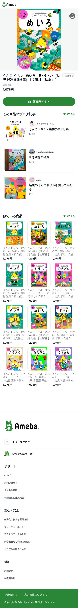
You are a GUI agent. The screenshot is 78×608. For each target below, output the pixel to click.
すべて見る (69, 113)
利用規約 (8, 570)
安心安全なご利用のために (17, 541)
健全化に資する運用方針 (16, 519)
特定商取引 (9, 578)
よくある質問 (10, 490)
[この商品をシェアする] (72, 16)
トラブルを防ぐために (15, 549)
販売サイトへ (41, 101)
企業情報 (9, 594)
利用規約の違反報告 (14, 497)
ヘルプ (7, 475)
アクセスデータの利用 (15, 534)
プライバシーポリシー (15, 527)
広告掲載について (34, 594)
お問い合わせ (10, 482)
